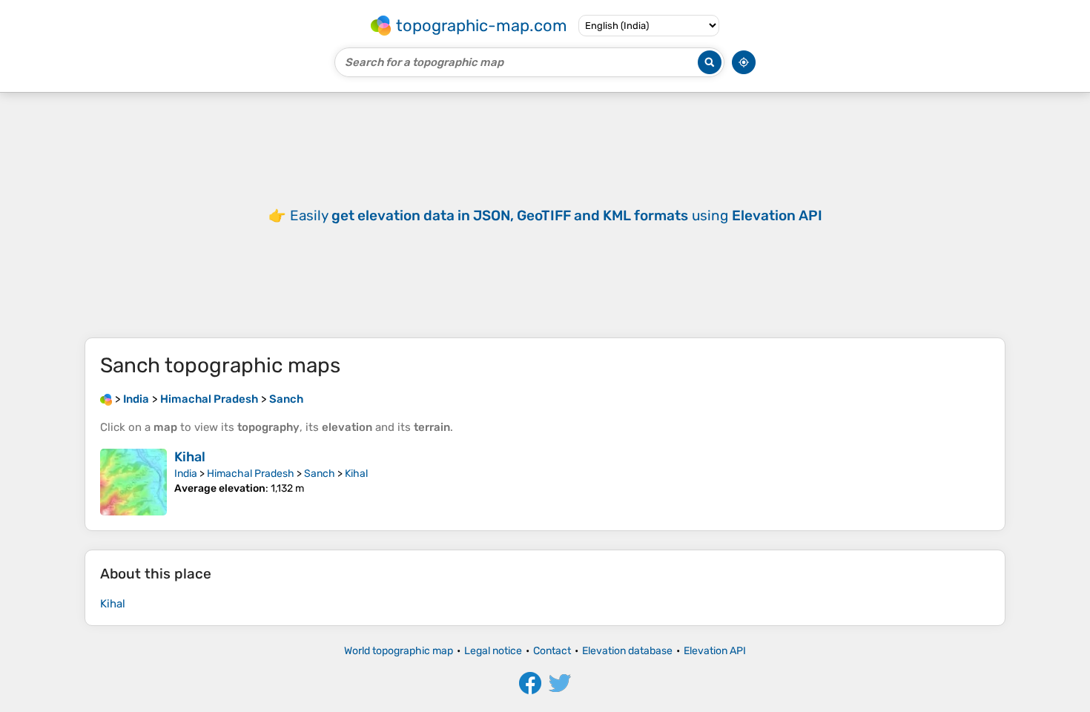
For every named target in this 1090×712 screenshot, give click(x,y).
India (185, 473)
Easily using (556, 215)
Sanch (319, 473)
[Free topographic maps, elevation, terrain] (106, 399)
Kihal (189, 457)
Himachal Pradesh (250, 473)
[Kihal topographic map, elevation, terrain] (133, 482)
